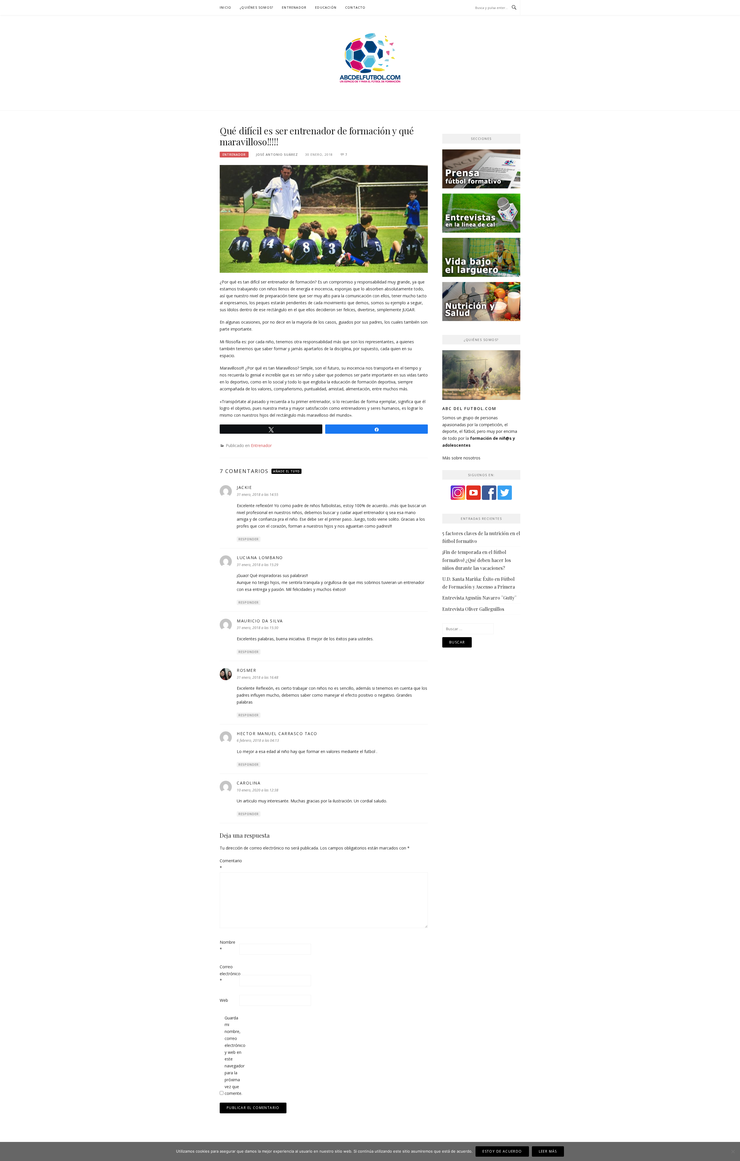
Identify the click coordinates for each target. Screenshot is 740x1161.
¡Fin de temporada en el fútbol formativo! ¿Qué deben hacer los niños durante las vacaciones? (476, 560)
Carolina (248, 783)
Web (224, 1000)
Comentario (229, 864)
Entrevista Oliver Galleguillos (473, 609)
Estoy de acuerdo (502, 1151)
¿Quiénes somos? (256, 7)
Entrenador (294, 7)
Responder (248, 539)
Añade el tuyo (286, 471)
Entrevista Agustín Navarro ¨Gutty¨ (479, 598)
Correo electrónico (229, 973)
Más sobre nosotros (461, 458)
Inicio (225, 7)
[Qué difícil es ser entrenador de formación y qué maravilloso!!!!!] (324, 218)
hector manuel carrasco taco (277, 733)
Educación (325, 7)
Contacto (355, 7)
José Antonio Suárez (277, 154)
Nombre (227, 945)
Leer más (548, 1151)
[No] (733, 1151)
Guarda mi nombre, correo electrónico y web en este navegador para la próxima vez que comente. (234, 1055)
